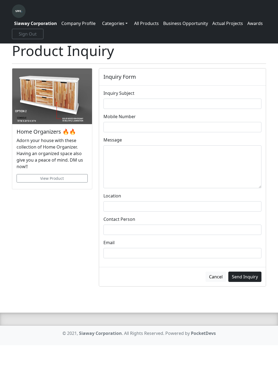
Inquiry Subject (118, 93)
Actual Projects (227, 23)
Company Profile (78, 23)
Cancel (216, 277)
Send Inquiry (245, 277)
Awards (255, 23)
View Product (52, 178)
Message (112, 140)
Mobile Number (119, 117)
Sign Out (28, 34)
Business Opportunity (185, 23)
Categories (113, 23)
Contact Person (119, 219)
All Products (146, 23)
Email (109, 243)
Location (112, 196)
